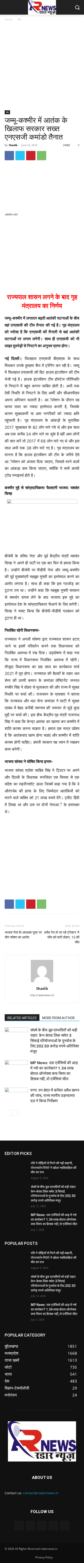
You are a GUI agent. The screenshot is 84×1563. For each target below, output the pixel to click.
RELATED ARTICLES (22, 1018)
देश (19, 19)
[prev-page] (7, 1113)
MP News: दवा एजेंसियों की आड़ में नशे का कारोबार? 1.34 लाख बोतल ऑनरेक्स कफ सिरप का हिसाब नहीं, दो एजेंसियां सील (54, 1219)
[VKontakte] (65, 1525)
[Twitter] (20, 155)
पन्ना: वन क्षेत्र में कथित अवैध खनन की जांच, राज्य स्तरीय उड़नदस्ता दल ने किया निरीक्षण (54, 1095)
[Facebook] (9, 155)
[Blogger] (19, 1525)
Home (9, 19)
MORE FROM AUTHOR (58, 1018)
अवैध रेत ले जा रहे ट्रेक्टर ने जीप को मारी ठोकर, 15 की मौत (61, 937)
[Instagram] (53, 1525)
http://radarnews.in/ (42, 995)
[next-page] (15, 1113)
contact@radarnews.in (40, 1493)
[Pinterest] (30, 155)
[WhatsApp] (41, 155)
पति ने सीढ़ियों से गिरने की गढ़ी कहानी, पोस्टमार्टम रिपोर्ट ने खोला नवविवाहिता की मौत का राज (53, 1167)
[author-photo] (42, 982)
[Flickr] (41, 1525)
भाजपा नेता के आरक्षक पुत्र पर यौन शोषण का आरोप (23, 934)
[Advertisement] (42, 66)
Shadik (13, 145)
